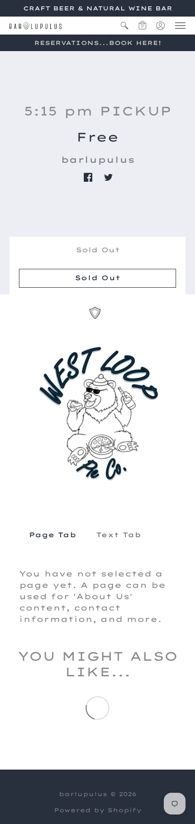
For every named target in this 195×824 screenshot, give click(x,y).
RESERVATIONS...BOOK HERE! (97, 42)
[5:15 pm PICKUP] (97, 413)
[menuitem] (124, 26)
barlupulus (98, 159)
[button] (124, 26)
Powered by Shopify (98, 810)
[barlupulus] (35, 26)
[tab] (52, 535)
